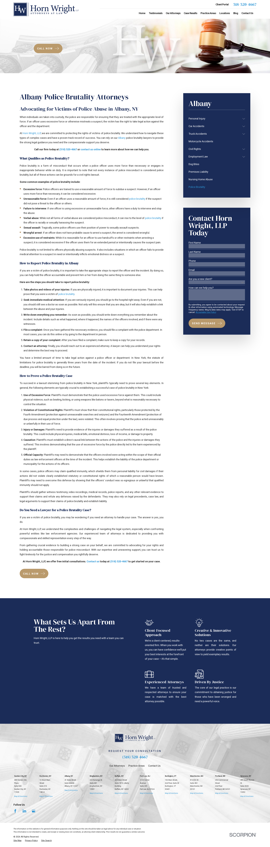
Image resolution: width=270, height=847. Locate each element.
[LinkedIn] (24, 811)
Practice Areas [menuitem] (208, 13)
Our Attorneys (117, 765)
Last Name (195, 252)
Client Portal (222, 4)
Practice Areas (136, 765)
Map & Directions (20, 796)
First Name (195, 242)
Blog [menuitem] (235, 13)
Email (192, 270)
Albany (122, 137)
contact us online (91, 149)
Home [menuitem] (142, 13)
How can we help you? (201, 288)
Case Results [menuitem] (190, 13)
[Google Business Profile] (33, 811)
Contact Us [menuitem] (247, 13)
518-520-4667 (244, 4)
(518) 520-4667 (68, 149)
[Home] (46, 9)
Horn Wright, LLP (32, 133)
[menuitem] (215, 119)
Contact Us (154, 765)
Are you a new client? (200, 279)
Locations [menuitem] (224, 13)
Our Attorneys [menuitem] (173, 13)
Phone (192, 261)
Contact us (93, 561)
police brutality (137, 198)
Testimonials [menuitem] (155, 13)
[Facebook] (15, 811)
